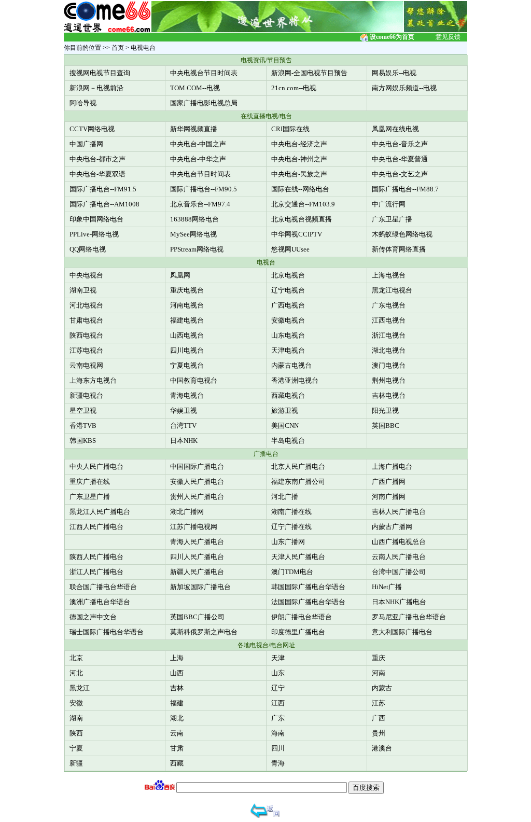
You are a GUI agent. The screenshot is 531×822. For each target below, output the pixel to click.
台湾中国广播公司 (399, 572)
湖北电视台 (389, 350)
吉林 (177, 688)
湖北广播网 (187, 512)
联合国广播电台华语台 (103, 587)
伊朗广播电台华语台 (301, 617)
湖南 (76, 718)
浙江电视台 (389, 335)
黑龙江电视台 (392, 290)
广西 (378, 718)
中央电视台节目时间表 (203, 73)
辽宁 (278, 688)
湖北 (177, 718)
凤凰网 (180, 275)
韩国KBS (82, 440)
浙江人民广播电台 (96, 572)
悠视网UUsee (290, 249)
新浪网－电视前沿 (96, 88)
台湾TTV (183, 425)
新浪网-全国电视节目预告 (309, 73)
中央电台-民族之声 (299, 174)
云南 (177, 733)
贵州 (378, 733)
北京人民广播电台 (298, 466)
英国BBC (385, 425)
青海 (278, 763)
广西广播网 (389, 481)
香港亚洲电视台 (294, 380)
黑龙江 (79, 688)
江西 (278, 703)
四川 (278, 748)
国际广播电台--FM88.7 (405, 189)
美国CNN (285, 425)
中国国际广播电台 (197, 466)
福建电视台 (187, 320)
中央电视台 (86, 275)
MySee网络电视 (193, 234)
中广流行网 (389, 204)
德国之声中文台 (93, 617)
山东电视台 (288, 335)
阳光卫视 (385, 410)
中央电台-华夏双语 (97, 174)
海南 (278, 733)
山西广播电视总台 (399, 542)
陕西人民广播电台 (96, 557)
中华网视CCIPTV (296, 234)
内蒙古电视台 (291, 365)
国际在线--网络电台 (300, 189)
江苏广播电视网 (193, 527)
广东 (278, 718)
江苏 (378, 703)
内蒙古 (382, 688)
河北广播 (284, 496)
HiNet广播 (387, 587)
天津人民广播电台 (298, 557)
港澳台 (382, 748)
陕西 (76, 733)
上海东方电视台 (93, 380)
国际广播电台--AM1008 (104, 204)
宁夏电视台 (187, 365)
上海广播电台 (392, 466)
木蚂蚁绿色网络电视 (402, 234)
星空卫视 (82, 410)
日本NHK (184, 440)
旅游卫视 (284, 410)
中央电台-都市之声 (97, 159)
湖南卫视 (82, 290)
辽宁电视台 (288, 290)
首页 (117, 47)
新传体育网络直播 (399, 249)
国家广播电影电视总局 (203, 103)
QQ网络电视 (87, 249)
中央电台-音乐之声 (400, 144)
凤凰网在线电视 (395, 129)
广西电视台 (288, 305)
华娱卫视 (183, 410)
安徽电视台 (288, 320)
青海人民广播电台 (197, 542)
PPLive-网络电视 (94, 234)
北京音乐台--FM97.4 (200, 204)
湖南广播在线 (291, 512)
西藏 (177, 763)
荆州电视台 (389, 380)
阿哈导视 (82, 103)
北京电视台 (288, 275)
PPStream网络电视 (196, 249)
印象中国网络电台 (96, 219)
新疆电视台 (86, 395)
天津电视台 (288, 350)
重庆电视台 (187, 290)
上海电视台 (389, 275)
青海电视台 (187, 395)
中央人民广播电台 (96, 466)
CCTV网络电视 (92, 129)
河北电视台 (86, 305)
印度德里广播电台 (298, 632)
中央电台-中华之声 (198, 159)
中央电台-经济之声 (299, 144)
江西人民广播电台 (96, 527)
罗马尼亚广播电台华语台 (409, 617)
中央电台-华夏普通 (400, 159)
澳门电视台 (389, 365)
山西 (177, 673)
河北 (76, 673)
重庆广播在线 (89, 481)
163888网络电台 (194, 219)
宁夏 (76, 748)
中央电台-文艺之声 (400, 174)
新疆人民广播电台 (197, 572)
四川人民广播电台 (197, 557)
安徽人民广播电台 (197, 481)
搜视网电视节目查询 (99, 73)
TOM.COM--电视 (195, 88)
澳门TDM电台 (292, 572)
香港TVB (82, 425)
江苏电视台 (86, 350)
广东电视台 (389, 305)
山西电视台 (187, 335)
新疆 (76, 763)
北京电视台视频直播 (301, 219)
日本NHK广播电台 (399, 602)
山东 (278, 673)
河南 (378, 673)
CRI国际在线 (290, 129)
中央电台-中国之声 (198, 144)
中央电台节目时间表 (200, 174)
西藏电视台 (288, 395)
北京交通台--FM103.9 (303, 204)
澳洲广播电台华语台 (99, 602)
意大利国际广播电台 (402, 632)
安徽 (76, 703)
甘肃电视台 (86, 320)
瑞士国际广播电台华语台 (106, 632)
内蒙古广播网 (392, 527)
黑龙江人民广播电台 (99, 512)
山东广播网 (288, 542)
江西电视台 (389, 320)
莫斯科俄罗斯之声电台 (203, 632)
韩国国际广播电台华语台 (308, 587)
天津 (278, 658)
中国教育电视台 (193, 380)
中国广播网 (86, 144)
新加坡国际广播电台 (200, 587)
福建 (177, 703)
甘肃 (177, 748)
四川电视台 (187, 350)
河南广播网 (389, 496)
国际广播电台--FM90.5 (203, 189)
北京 (76, 658)
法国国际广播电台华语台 (308, 602)
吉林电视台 (389, 395)
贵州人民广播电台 (197, 496)
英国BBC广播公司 (197, 617)
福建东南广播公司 (298, 481)
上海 (177, 658)
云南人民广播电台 (399, 557)
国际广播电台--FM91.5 (102, 189)
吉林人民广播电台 (399, 512)
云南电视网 (86, 365)
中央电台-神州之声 (299, 159)
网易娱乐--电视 (394, 73)
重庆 (378, 658)
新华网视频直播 (193, 129)
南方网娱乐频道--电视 (404, 88)
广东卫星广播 (392, 219)
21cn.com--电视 (293, 88)
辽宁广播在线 (291, 527)
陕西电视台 (86, 335)
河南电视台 (187, 305)
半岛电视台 (288, 440)
